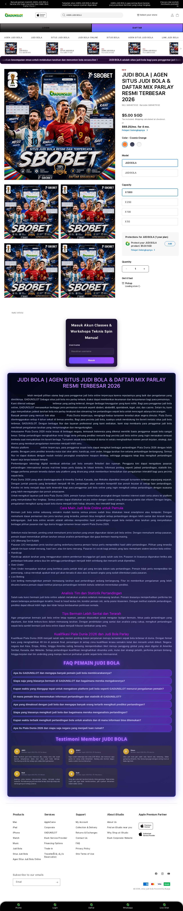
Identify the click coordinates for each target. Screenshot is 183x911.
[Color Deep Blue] (132, 144)
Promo (19, 908)
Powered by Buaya (162, 889)
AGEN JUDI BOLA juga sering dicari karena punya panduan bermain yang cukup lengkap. (130, 4)
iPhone (16, 833)
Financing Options (53, 843)
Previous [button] (5, 4)
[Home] (14, 15)
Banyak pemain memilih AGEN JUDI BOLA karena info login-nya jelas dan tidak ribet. (29, 4)
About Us (112, 822)
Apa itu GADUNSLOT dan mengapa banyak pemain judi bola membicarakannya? (62, 672)
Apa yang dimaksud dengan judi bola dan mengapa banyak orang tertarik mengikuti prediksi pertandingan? (79, 704)
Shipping (139, 119)
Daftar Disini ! (29, 6)
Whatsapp (128, 908)
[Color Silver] (139, 144)
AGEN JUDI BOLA (13, 37)
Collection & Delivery (86, 827)
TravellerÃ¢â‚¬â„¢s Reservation (54, 855)
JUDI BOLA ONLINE (88, 37)
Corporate (49, 827)
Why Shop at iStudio (117, 833)
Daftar (91, 908)
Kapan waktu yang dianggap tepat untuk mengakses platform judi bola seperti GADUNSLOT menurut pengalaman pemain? (88, 688)
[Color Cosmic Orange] (125, 144)
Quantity (126, 261)
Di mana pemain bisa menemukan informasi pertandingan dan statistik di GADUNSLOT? (67, 696)
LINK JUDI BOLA (170, 37)
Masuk (91, 360)
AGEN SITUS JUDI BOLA (140, 37)
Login (55, 908)
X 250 (128, 202)
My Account (82, 822)
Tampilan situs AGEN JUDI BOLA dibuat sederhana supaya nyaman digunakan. (80, 4)
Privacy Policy (83, 848)
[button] (13, 37)
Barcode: (144, 105)
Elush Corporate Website (120, 838)
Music (16, 843)
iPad (15, 827)
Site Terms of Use (85, 854)
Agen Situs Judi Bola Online (27, 859)
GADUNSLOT (19, 395)
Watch (16, 838)
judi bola (61, 415)
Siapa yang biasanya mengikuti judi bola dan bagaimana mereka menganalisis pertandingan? (70, 712)
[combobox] (91, 15)
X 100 (128, 212)
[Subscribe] (57, 882)
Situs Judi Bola (20, 854)
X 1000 (128, 192)
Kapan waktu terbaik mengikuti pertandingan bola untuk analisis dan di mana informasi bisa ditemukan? (77, 720)
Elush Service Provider (55, 838)
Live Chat (164, 908)
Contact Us (81, 838)
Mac (15, 822)
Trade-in (48, 848)
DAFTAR (137, 27)
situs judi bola (147, 889)
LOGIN (45, 27)
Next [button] (177, 4)
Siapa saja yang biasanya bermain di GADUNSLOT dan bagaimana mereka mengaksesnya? (69, 680)
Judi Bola (17, 848)
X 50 (127, 221)
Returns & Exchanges (86, 833)
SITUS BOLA (113, 37)
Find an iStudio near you (119, 827)
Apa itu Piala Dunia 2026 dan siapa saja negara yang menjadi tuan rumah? (58, 728)
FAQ (78, 843)
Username (74, 345)
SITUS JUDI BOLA (60, 37)
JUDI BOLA (36, 37)
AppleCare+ (50, 822)
